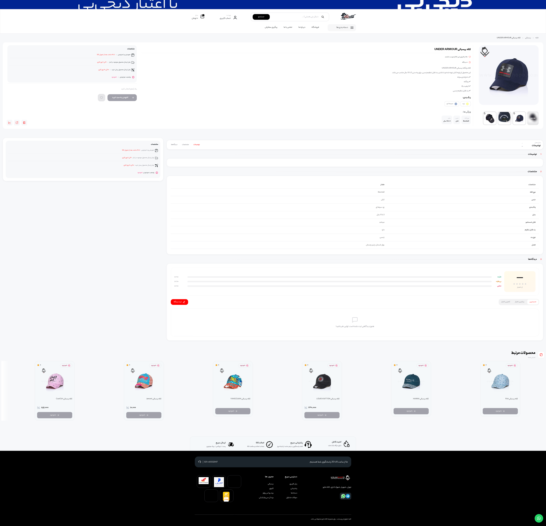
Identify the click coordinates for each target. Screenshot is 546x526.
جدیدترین (533, 301)
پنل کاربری (293, 484)
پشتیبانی (293, 488)
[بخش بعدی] (522, 146)
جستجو (261, 17)
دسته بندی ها (342, 27)
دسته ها (294, 493)
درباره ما (301, 27)
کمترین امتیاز (505, 301)
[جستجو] (323, 16)
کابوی (271, 488)
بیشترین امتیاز (519, 301)
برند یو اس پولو (268, 493)
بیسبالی (528, 38)
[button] (539, 518)
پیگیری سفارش (271, 27)
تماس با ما (288, 27)
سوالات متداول (291, 497)
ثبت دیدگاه (178, 301)
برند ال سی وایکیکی (266, 497)
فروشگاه (315, 27)
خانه (537, 38)
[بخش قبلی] (522, 143)
